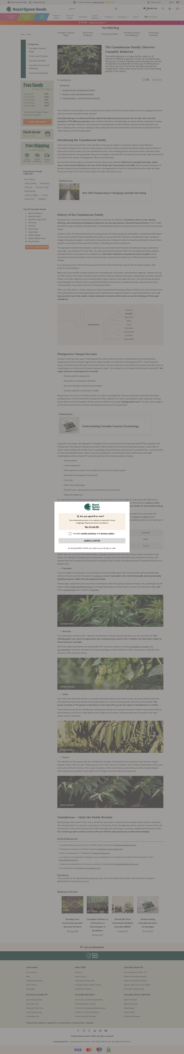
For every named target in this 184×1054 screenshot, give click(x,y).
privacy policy (108, 533)
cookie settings (88, 533)
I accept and (94, 533)
